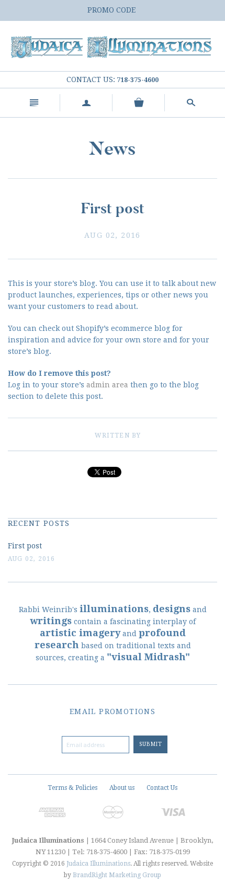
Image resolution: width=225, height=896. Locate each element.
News (112, 148)
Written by (118, 435)
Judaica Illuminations (98, 863)
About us (121, 787)
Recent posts (39, 523)
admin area (107, 385)
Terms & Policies (72, 787)
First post (25, 546)
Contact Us (162, 787)
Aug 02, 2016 (112, 235)
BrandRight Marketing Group (117, 875)
